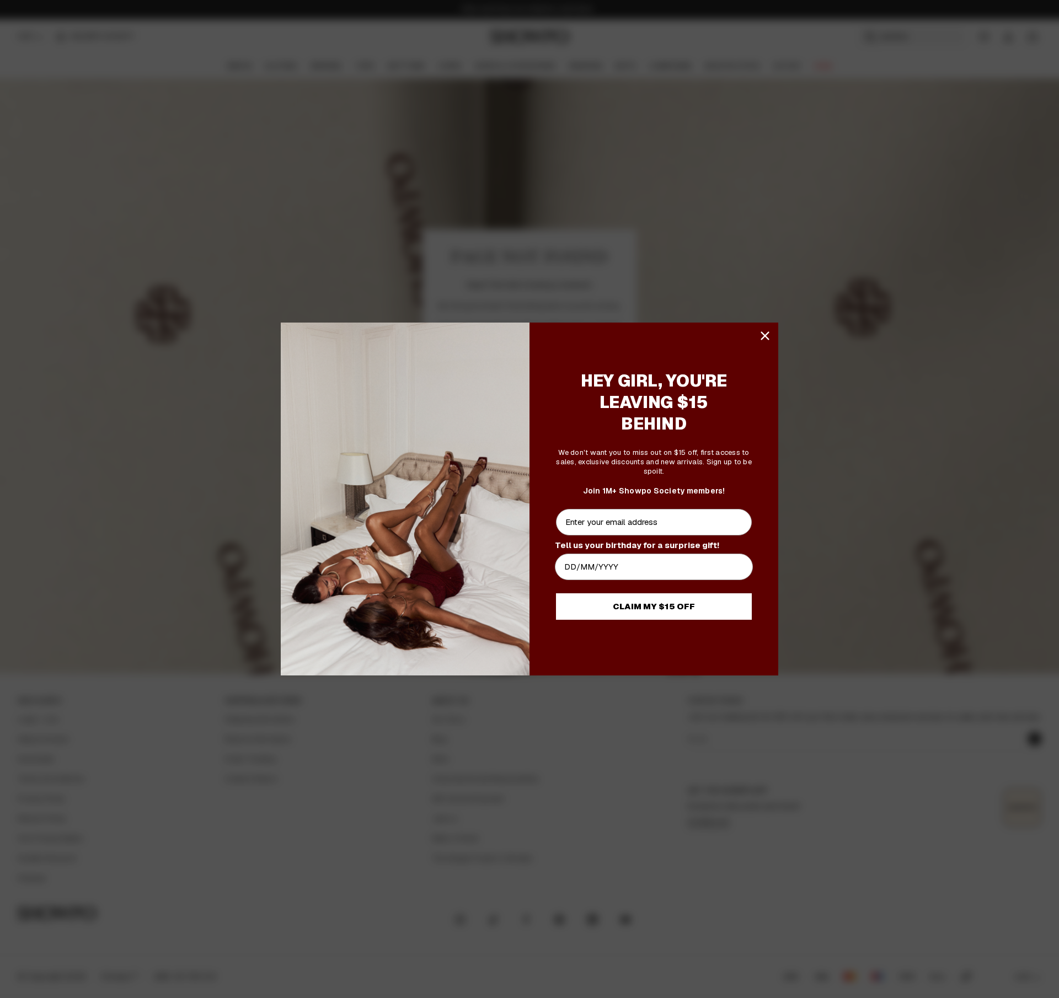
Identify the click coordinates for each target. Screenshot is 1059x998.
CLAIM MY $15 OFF (654, 606)
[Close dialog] (765, 336)
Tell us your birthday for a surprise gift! (637, 545)
